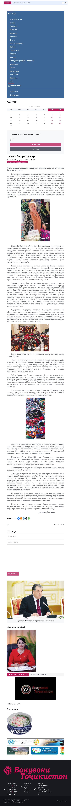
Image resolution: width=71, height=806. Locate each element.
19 (28, 120)
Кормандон (14, 95)
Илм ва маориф (16, 43)
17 (11, 120)
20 (36, 120)
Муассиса (14, 92)
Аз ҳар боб (14, 64)
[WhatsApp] (29, 518)
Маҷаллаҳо (14, 71)
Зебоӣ (12, 68)
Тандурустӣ (14, 50)
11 (19, 117)
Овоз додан (35, 144)
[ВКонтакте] (18, 518)
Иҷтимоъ (13, 30)
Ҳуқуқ (12, 40)
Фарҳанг (13, 54)
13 (36, 117)
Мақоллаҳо (14, 74)
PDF (11, 81)
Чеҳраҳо (13, 33)
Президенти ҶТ (16, 19)
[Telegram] (24, 518)
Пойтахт (13, 47)
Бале (13, 138)
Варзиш (13, 57)
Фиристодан (12, 573)
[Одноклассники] (21, 518)
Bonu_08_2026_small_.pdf (18, 674)
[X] (26, 518)
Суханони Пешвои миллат (21, 3)
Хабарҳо (13, 26)
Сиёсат (12, 23)
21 (44, 120)
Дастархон (14, 78)
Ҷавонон (13, 37)
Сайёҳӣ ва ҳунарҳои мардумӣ (22, 61)
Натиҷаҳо (35, 149)
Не (12, 140)
